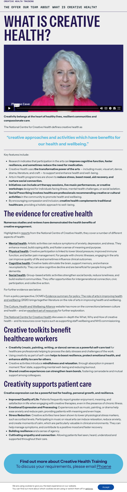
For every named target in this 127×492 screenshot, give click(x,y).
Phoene (104, 466)
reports (25, 233)
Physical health (18, 251)
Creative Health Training (19, 1)
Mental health (18, 243)
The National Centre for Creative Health (27, 317)
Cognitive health (19, 263)
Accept (105, 487)
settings (89, 488)
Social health (17, 275)
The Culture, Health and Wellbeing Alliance (29, 306)
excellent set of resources (42, 310)
